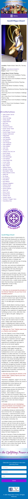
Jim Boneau (6, 141)
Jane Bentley (6, 137)
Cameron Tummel (7, 127)
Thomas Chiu (6, 195)
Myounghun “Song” (8, 171)
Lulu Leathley (6, 164)
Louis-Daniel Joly (7, 160)
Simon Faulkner (7, 188)
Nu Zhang (5, 176)
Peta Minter (6, 179)
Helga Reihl (6, 135)
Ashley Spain (6, 120)
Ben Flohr (5, 123)
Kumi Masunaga (7, 157)
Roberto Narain (7, 185)
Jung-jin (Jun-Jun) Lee (9, 151)
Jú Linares (5, 149)
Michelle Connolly (7, 169)
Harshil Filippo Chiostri (9, 132)
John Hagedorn (7, 144)
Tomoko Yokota (7, 197)
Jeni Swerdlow (7, 139)
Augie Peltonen (7, 121)
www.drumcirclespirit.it (13, 69)
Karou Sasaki (6, 153)
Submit (14, 480)
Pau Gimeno (6, 178)
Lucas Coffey (6, 162)
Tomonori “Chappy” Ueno (9, 199)
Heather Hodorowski (8, 134)
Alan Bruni (5, 116)
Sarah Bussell (6, 186)
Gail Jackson (6, 130)
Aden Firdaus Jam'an (8, 114)
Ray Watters (6, 181)
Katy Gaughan (6, 155)
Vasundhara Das (7, 201)
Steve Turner (6, 192)
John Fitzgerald (7, 142)
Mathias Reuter (7, 167)
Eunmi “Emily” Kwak (8, 128)
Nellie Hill (5, 174)
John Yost (5, 148)
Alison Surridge (7, 118)
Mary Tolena (6, 165)
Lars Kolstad (6, 158)
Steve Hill (5, 190)
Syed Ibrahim (6, 194)
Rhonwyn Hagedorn (8, 183)
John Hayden (6, 146)
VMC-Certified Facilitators (7, 112)
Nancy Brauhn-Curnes (9, 172)
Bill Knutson (6, 125)
